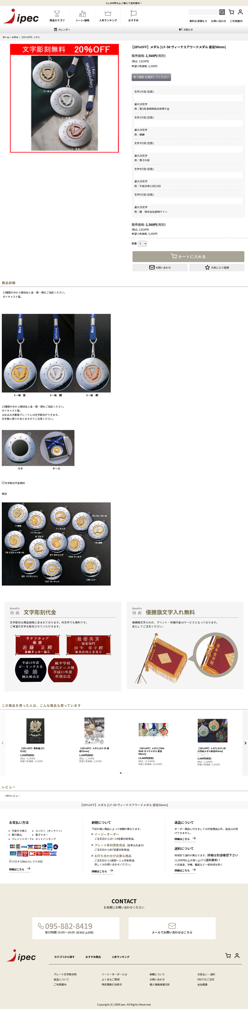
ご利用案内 (236, 21)
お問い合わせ (218, 21)
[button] (216, 267)
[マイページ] (240, 12)
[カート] (231, 12)
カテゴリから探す (64, 957)
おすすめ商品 (93, 957)
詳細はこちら (16, 869)
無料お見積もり (198, 21)
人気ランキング (120, 957)
